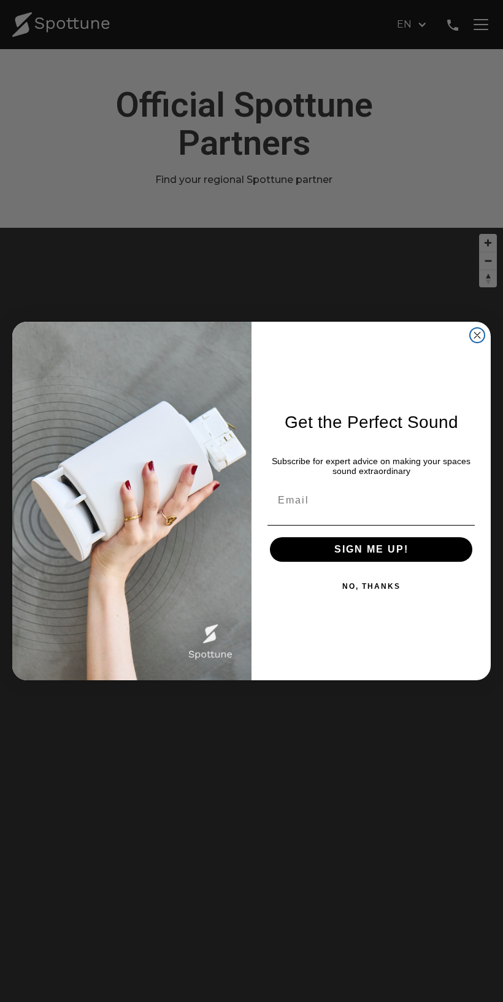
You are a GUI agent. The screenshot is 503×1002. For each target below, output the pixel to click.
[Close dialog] (477, 335)
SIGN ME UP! (371, 549)
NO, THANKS (371, 586)
